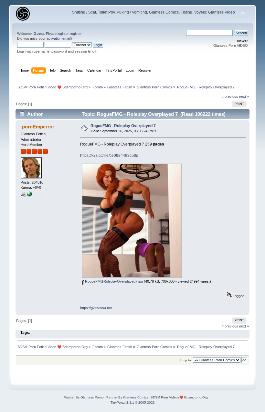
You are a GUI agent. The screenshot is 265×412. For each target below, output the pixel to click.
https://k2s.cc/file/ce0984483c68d (109, 155)
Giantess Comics (135, 397)
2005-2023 (146, 402)
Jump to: (185, 360)
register (75, 33)
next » (244, 96)
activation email (58, 38)
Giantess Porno (92, 397)
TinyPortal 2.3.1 (122, 402)
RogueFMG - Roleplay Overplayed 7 (123, 126)
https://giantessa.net (96, 308)
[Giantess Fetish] (29, 195)
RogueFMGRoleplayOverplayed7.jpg (113, 281)
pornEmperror (38, 126)
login (61, 33)
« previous (230, 96)
